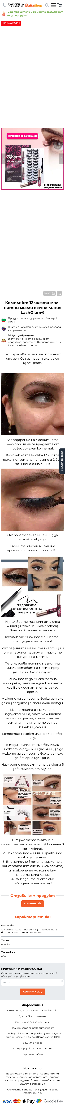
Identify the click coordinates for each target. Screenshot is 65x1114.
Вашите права (32, 1042)
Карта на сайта (32, 1054)
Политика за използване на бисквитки (32, 1010)
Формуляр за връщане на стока (33, 1048)
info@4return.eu (32, 1092)
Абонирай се (31, 991)
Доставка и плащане (32, 1016)
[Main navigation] (53, 5)
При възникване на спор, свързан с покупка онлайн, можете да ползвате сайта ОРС (33, 1035)
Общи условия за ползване (32, 1022)
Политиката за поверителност (32, 1027)
